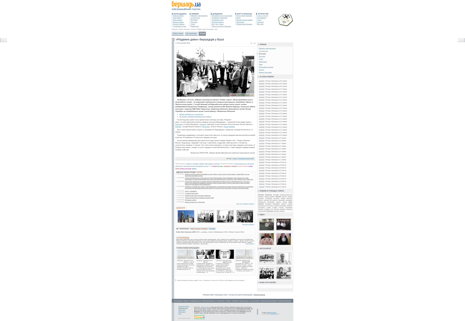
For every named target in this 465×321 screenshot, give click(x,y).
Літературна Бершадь (244, 24)
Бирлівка (261, 196)
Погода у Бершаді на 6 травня (275, 146)
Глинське (261, 198)
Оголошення (261, 18)
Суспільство (195, 18)
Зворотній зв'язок (183, 306)
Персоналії (240, 22)
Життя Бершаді (244, 14)
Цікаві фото (180, 208)
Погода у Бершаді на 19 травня (276, 111)
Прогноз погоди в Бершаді (221, 26)
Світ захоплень (191, 33)
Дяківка (283, 198)
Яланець (282, 211)
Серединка (261, 207)
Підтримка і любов (190, 200)
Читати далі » (250, 243)
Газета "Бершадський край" (243, 158)
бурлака (214, 166)
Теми (260, 64)
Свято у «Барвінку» (191, 191)
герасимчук (227, 166)
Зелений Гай (268, 200)
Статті (259, 20)
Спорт (193, 24)
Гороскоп (260, 22)
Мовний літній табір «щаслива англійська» (198, 195)
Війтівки (178, 127)
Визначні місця (244, 300)
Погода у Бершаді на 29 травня (276, 84)
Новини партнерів (265, 72)
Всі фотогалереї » (248, 224)
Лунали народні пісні (240, 163)
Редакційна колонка (266, 67)
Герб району (177, 18)
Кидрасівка (281, 200)
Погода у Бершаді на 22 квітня (275, 184)
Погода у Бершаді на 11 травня (276, 132)
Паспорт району (179, 24)
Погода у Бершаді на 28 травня (276, 86)
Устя (271, 209)
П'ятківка (276, 205)
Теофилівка (288, 207)
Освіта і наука (178, 33)
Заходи (202, 33)
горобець (234, 166)
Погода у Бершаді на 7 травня (275, 143)
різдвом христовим (185, 168)
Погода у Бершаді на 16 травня (276, 119)
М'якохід (283, 203)
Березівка (276, 194)
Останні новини (267, 77)
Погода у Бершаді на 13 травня (276, 127)
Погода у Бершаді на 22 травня (276, 103)
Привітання (195, 26)
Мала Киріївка (209, 163)
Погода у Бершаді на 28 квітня (275, 168)
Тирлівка (267, 209)
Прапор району (178, 16)
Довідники (217, 14)
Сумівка (274, 207)
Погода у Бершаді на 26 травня (276, 92)
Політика (194, 22)
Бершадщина (180, 14)
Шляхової (206, 127)
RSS (179, 313)
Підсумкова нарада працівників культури (195, 166)
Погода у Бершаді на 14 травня (276, 124)
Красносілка (262, 202)
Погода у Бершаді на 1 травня (275, 160)
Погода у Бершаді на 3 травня (275, 154)
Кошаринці (289, 200)
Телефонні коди (217, 20)
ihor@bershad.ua (271, 312)
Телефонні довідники (219, 18)
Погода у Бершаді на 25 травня (276, 94)
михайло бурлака (242, 166)
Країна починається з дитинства (191, 114)
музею (250, 166)
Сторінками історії (179, 26)
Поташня (270, 205)
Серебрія (289, 205)
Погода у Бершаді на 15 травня (276, 121)
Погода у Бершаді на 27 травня (276, 89)
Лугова (285, 202)
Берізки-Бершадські (286, 194)
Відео (238, 18)
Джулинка (276, 198)
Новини (195, 14)
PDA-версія (181, 312)
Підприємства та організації (222, 16)
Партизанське (262, 205)
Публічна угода (183, 308)
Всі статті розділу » (245, 204)
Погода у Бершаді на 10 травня (276, 135)
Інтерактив (263, 14)
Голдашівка (268, 198)
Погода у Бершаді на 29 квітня (275, 165)
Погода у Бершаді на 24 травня (276, 97)
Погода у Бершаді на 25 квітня (275, 176)
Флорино (276, 209)
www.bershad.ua (259, 295)
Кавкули (274, 200)
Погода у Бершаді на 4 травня (275, 151)
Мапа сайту (182, 310)
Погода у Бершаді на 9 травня (275, 138)
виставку (220, 166)
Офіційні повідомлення (199, 16)
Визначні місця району (244, 20)
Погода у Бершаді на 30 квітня (275, 162)
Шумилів (276, 211)
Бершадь (189, 163)
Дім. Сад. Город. (218, 24)
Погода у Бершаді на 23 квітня (275, 181)
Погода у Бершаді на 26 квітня (275, 173)
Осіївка (290, 203)
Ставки (268, 207)
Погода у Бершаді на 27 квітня (275, 170)
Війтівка (201, 163)
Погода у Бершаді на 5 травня (275, 149)
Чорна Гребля (262, 211)
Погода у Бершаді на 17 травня (276, 116)
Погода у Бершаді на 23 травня (276, 100)
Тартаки (281, 207)
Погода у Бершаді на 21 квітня (275, 187)
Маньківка (268, 203)
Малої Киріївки (229, 127)
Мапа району (177, 20)
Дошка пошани (178, 22)
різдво (177, 168)
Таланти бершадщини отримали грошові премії (199, 198)
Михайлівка (276, 203)
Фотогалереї (265, 248)
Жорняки (289, 198)
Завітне (260, 200)
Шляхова (217, 163)
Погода (261, 70)
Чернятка (289, 209)
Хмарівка (283, 209)
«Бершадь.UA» (274, 314)
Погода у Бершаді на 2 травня (275, 157)
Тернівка (212, 229)
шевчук (194, 168)
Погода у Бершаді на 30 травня (276, 81)
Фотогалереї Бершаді (244, 16)
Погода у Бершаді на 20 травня (276, 108)
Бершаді (203, 124)
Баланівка (196, 163)
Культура (194, 20)
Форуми (186, 300)
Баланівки (179, 124)
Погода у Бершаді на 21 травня (276, 105)
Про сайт (260, 24)
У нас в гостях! (262, 16)
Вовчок (284, 196)
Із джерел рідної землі (191, 193)
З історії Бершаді (182, 238)
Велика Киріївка (270, 196)
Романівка (283, 205)
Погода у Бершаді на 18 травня (276, 113)
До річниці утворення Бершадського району (195, 117)
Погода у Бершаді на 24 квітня (275, 179)
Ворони (290, 196)
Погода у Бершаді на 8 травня (275, 141)
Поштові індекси (218, 22)
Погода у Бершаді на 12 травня (276, 130)
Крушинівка (270, 202)
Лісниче (278, 202)
